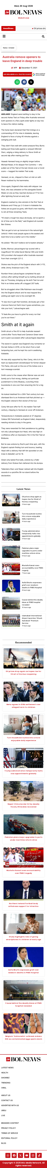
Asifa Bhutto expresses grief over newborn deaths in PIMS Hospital (32, 585)
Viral (3, 1088)
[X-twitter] (20, 1155)
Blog (3, 1143)
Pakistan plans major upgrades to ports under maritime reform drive (32, 550)
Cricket (11, 48)
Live (3, 1115)
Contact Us (7, 1100)
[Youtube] (26, 1155)
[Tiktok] (39, 1155)
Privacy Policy (8, 1128)
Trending (5, 1083)
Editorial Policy (9, 1138)
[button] (17, 82)
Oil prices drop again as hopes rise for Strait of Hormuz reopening (31, 499)
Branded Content (10, 1123)
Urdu (3, 1110)
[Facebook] (14, 1155)
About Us (5, 1095)
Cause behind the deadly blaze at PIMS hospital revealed (32, 602)
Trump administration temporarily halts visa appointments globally (31, 533)
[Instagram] (32, 1155)
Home (5, 48)
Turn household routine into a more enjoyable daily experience (32, 516)
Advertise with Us (10, 1105)
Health (4, 1073)
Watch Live (23, 17)
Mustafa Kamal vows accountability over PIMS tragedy (32, 567)
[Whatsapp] (7, 1155)
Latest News (7, 1068)
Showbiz (5, 1078)
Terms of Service (9, 1133)
